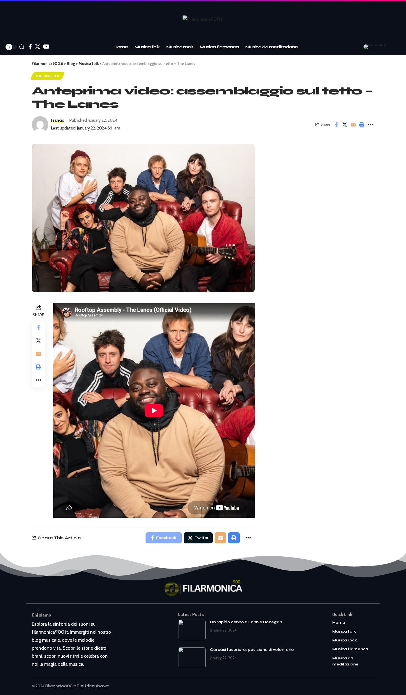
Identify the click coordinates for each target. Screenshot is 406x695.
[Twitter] (37, 46)
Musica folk (47, 76)
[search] (21, 47)
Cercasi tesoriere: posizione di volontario (252, 650)
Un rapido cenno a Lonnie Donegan (246, 622)
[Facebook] (30, 46)
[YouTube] (46, 46)
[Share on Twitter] (345, 124)
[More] (370, 124)
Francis (57, 120)
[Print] (362, 124)
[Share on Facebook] (336, 124)
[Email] (353, 124)
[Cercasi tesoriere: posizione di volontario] (192, 657)
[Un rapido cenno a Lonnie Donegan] (192, 630)
